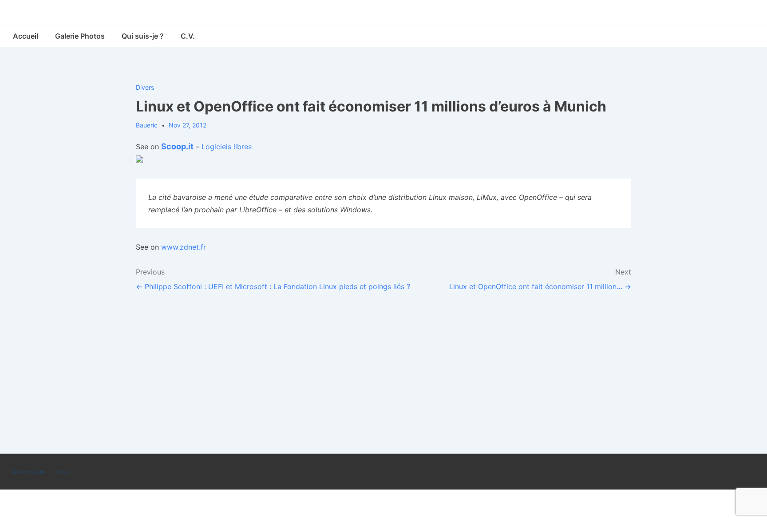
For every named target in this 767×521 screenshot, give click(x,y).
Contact (61, 471)
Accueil (25, 36)
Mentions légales (29, 471)
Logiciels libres (227, 146)
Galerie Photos (80, 36)
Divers (145, 87)
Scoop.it (177, 146)
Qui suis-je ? (143, 36)
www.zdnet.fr (183, 247)
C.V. (188, 36)
